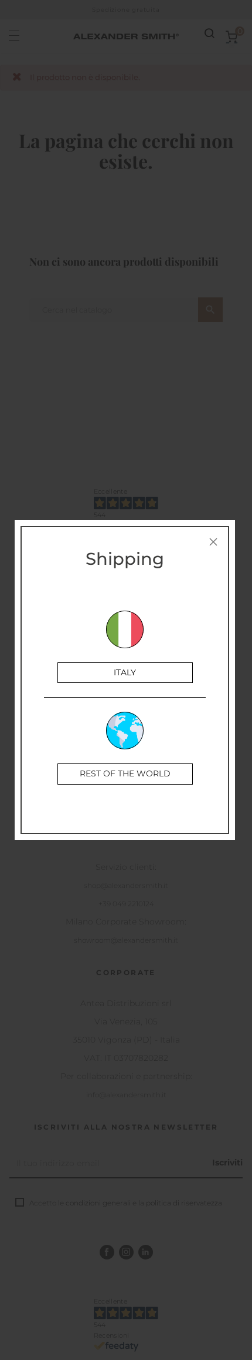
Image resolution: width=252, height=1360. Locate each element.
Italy (125, 672)
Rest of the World (125, 773)
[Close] (213, 542)
